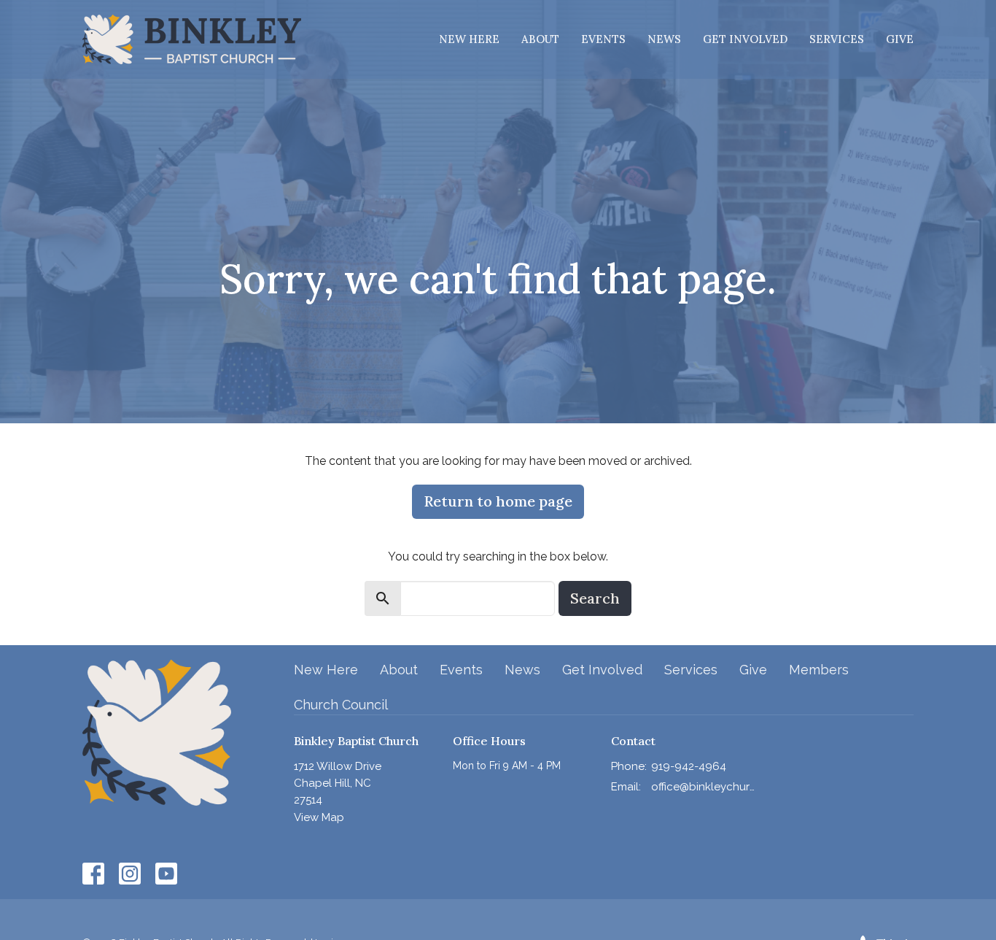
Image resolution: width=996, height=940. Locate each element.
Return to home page (498, 501)
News (664, 39)
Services (836, 39)
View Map (319, 817)
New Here (469, 39)
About (540, 39)
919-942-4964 (688, 766)
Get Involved (745, 39)
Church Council (341, 704)
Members (819, 669)
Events (603, 39)
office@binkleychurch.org (703, 786)
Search (595, 598)
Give (900, 39)
